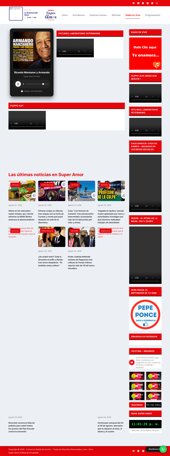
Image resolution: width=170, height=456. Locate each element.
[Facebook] (133, 3)
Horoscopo (105, 231)
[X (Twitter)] (138, 3)
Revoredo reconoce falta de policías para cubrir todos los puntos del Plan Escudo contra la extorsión (21, 427)
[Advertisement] (90, 78)
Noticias (116, 15)
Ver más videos (153, 405)
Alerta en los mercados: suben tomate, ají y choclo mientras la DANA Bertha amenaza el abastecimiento (21, 215)
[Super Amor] (51, 15)
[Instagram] (143, 3)
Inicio (65, 15)
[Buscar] (157, 3)
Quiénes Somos (98, 15)
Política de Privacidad (29, 453)
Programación (152, 15)
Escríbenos (79, 15)
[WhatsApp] (152, 3)
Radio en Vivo (133, 15)
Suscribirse (136, 405)
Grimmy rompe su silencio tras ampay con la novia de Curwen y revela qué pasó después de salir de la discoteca (51, 217)
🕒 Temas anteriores (32, 91)
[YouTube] (147, 3)
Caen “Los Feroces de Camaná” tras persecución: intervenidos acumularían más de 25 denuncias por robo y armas (81, 217)
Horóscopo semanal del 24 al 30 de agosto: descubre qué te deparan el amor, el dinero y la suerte (110, 427)
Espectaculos (47, 185)
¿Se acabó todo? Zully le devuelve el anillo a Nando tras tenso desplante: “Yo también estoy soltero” (50, 261)
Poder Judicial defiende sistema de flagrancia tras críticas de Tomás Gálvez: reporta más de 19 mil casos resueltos (81, 263)
